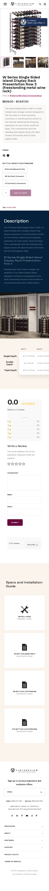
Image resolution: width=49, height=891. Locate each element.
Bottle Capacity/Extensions (17, 163)
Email (10, 506)
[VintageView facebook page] (12, 816)
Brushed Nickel (4, 155)
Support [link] (8, 847)
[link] (5, 4)
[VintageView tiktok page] (37, 816)
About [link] (7, 833)
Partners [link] (9, 840)
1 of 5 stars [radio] (8, 464)
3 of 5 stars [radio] (16, 464)
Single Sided (11, 207)
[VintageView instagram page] (32, 816)
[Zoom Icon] (24, 32)
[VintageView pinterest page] (22, 816)
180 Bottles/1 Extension (14, 176)
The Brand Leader (30, 874)
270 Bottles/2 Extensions (15, 183)
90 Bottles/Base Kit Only (15, 169)
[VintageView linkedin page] (17, 816)
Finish (5, 150)
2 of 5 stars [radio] (12, 464)
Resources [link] (9, 826)
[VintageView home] (24, 4)
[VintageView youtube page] (27, 816)
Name (10, 495)
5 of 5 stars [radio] (23, 464)
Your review (13, 473)
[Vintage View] (24, 770)
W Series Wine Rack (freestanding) (26, 96)
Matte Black (8, 155)
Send (41, 792)
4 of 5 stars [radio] (19, 464)
